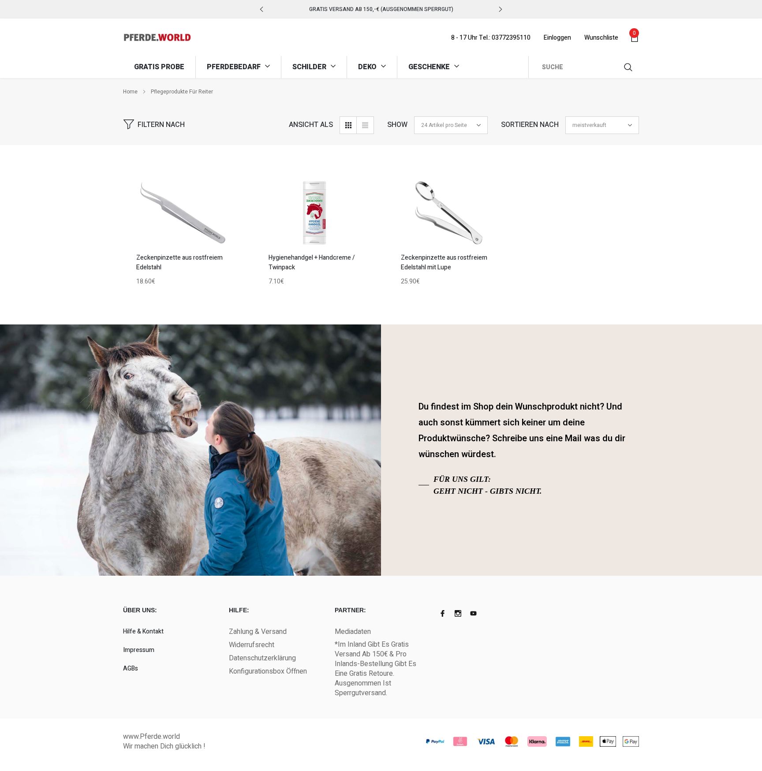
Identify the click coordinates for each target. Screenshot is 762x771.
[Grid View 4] (348, 125)
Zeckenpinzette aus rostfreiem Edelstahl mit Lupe (444, 262)
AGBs (130, 668)
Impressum (138, 650)
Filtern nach (161, 125)
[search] (629, 67)
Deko (368, 67)
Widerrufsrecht (251, 645)
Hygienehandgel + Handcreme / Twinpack (312, 262)
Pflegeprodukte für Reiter (182, 92)
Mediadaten (353, 632)
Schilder (310, 67)
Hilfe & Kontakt (143, 631)
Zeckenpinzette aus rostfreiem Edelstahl (179, 262)
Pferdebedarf (234, 67)
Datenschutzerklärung (262, 658)
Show (397, 125)
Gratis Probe (159, 67)
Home (130, 92)
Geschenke (430, 67)
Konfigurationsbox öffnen (268, 671)
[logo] (157, 37)
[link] (182, 213)
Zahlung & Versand (258, 632)
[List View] (365, 125)
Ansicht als (311, 125)
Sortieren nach (530, 125)
